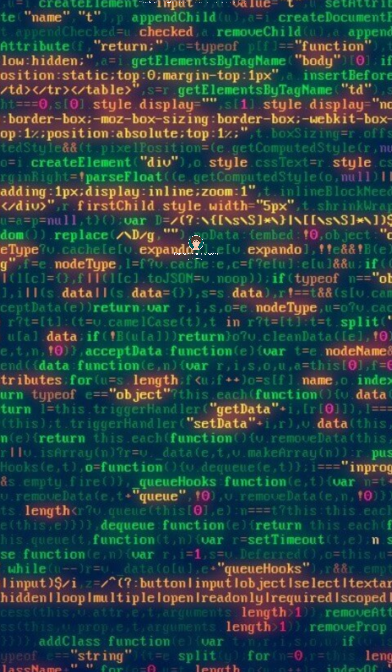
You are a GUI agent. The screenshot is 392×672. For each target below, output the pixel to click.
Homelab (219, 2)
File (226, 2)
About (174, 2)
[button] (245, 2)
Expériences (188, 2)
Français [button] (232, 2)
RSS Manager (200, 2)
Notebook (211, 2)
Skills (181, 2)
